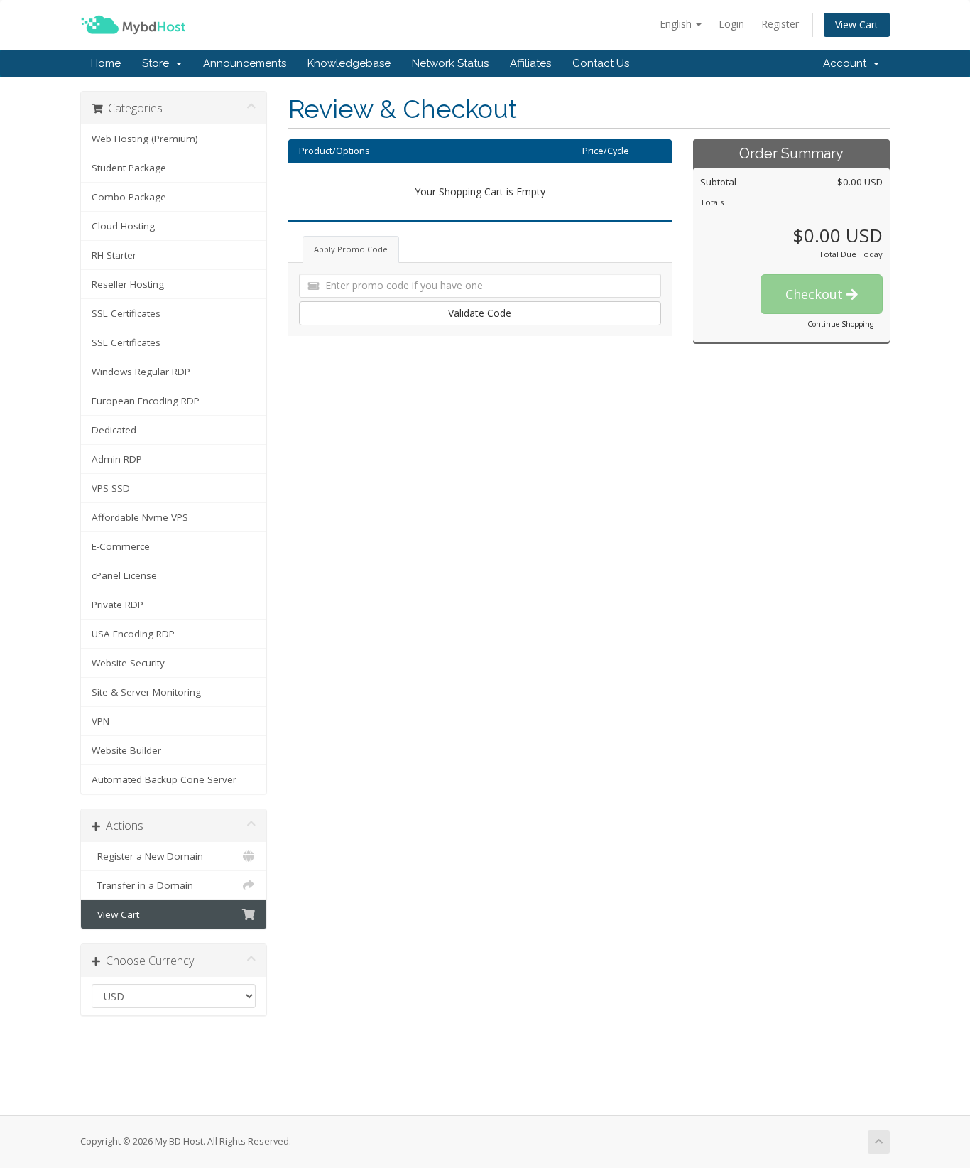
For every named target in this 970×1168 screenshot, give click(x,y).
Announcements (244, 63)
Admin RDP (117, 459)
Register (780, 24)
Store (158, 63)
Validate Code (479, 313)
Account (847, 63)
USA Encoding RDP (133, 633)
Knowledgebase (349, 63)
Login (731, 24)
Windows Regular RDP (141, 371)
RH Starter (114, 255)
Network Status (450, 63)
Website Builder (126, 750)
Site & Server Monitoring (146, 692)
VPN (100, 721)
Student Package (129, 167)
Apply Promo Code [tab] (351, 249)
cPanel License (124, 575)
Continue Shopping (840, 324)
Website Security (128, 662)
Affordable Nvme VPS (140, 517)
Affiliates (530, 63)
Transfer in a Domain (142, 885)
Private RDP (117, 604)
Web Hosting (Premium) (145, 138)
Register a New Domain (147, 856)
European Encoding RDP (146, 400)
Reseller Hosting (128, 284)
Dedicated (114, 429)
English (677, 24)
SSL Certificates (126, 313)
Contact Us (600, 63)
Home (106, 63)
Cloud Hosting (123, 226)
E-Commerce (121, 546)
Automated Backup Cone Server (164, 779)
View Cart (856, 24)
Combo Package (129, 196)
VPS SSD (111, 488)
